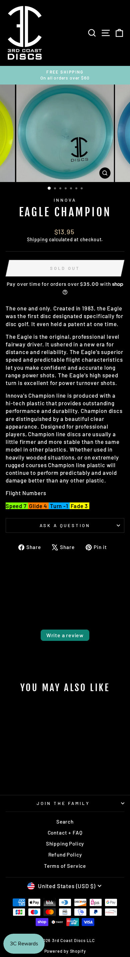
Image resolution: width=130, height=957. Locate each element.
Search (65, 822)
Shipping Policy (65, 844)
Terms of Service (65, 866)
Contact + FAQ (65, 833)
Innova (65, 200)
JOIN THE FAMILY (63, 803)
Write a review (65, 635)
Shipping (37, 239)
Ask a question (65, 525)
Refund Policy (65, 855)
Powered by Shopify (65, 951)
